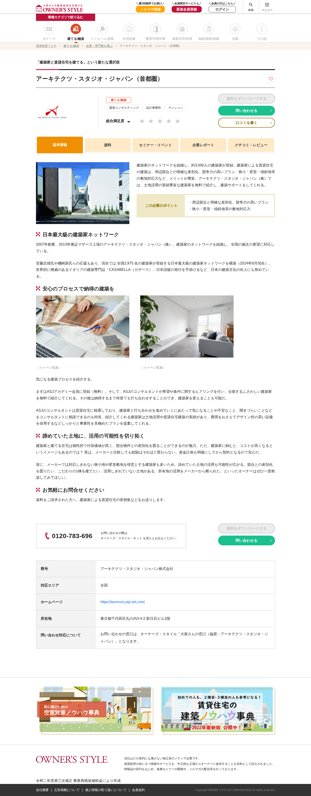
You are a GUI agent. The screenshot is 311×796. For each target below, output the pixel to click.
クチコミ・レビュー (251, 145)
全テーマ (49, 38)
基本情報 (60, 145)
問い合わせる (246, 111)
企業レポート (203, 145)
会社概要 (42, 790)
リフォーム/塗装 (102, 38)
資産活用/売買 (182, 38)
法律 (235, 38)
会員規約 (138, 790)
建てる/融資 (75, 38)
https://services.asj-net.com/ (122, 602)
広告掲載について (67, 790)
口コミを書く (246, 123)
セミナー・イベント (155, 145)
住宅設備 (128, 38)
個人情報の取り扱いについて (106, 790)
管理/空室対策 (155, 38)
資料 (107, 145)
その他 (262, 38)
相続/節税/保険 (208, 38)
